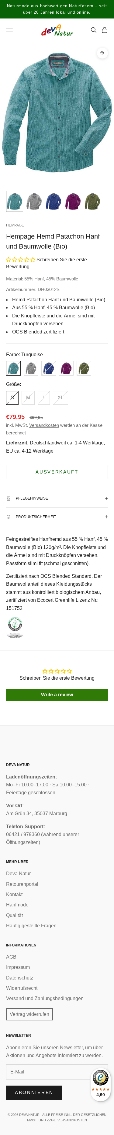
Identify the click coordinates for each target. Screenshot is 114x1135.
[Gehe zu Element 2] (34, 201)
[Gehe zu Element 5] (92, 201)
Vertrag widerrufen (29, 1014)
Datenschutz (19, 977)
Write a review (57, 694)
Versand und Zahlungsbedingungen (45, 998)
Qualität (14, 915)
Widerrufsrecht (21, 988)
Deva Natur (18, 873)
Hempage (15, 225)
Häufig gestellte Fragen (31, 925)
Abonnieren (34, 1092)
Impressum (18, 967)
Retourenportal (22, 884)
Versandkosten (44, 425)
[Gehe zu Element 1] (14, 201)
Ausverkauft (57, 471)
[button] (20, 259)
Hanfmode (17, 904)
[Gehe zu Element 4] (72, 201)
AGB (11, 956)
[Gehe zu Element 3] (53, 201)
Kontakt (14, 894)
